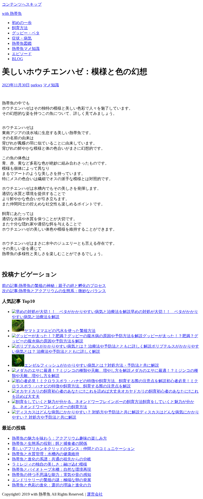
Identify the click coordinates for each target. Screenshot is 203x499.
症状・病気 (22, 38)
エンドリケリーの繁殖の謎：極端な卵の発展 (51, 480)
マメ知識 (51, 85)
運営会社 (95, 494)
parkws (36, 85)
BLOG (17, 59)
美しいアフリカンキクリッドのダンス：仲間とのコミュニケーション (73, 449)
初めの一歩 (22, 23)
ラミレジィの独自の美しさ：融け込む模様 (49, 464)
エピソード (22, 54)
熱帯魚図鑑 (22, 43)
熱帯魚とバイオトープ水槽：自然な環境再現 (51, 469)
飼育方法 (20, 28)
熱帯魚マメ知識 (26, 49)
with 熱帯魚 (12, 13)
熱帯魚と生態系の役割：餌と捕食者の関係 (49, 443)
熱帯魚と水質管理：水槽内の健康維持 (45, 454)
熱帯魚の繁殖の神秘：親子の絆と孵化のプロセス (54, 286)
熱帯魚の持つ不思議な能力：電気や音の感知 (51, 475)
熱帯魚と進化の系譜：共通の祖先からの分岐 (51, 459)
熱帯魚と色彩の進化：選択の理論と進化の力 (51, 485)
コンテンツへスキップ (22, 4)
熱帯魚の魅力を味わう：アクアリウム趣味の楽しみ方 (59, 438)
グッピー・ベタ (26, 33)
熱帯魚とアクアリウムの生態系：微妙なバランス (54, 291)
